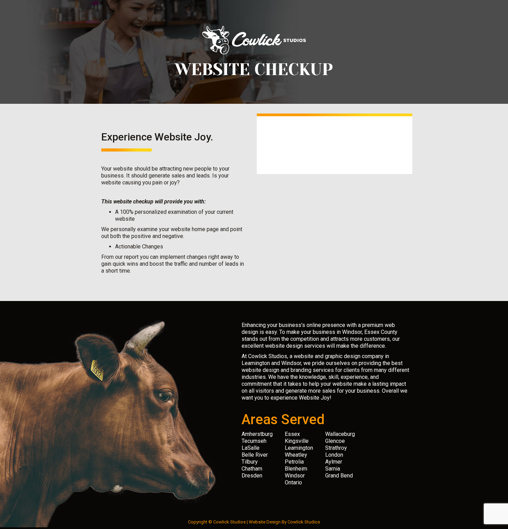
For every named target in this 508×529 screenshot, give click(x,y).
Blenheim (296, 468)
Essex (292, 434)
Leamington (299, 448)
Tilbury (250, 461)
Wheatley (296, 455)
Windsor (295, 475)
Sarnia (332, 468)
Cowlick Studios (304, 522)
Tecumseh (254, 441)
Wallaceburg (340, 434)
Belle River (255, 455)
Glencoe (335, 441)
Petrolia (294, 461)
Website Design (265, 522)
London (334, 455)
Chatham (252, 468)
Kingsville (297, 441)
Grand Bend (339, 475)
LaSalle (251, 448)
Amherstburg (257, 434)
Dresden (252, 475)
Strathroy (336, 448)
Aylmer (333, 461)
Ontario (293, 482)
